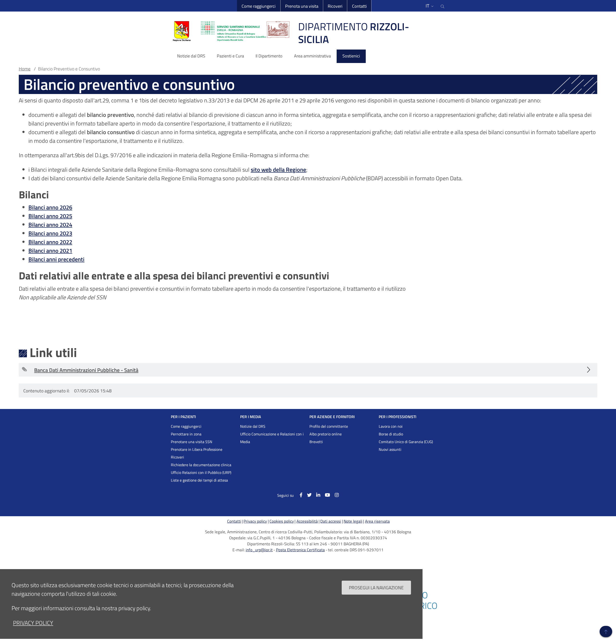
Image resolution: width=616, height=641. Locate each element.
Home (25, 68)
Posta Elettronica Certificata (300, 550)
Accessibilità (307, 521)
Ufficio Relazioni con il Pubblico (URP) (201, 472)
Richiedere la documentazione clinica (201, 465)
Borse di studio (391, 434)
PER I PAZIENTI (183, 417)
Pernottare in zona (186, 434)
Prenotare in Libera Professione (196, 449)
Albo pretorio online (325, 434)
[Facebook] (298, 494)
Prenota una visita (301, 6)
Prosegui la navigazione (376, 587)
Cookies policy (282, 521)
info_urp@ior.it (259, 550)
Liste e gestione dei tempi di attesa (199, 480)
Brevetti (316, 442)
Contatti (359, 6)
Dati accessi (330, 521)
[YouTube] (325, 494)
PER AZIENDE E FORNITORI (332, 417)
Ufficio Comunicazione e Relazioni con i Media (272, 438)
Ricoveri (335, 6)
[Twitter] (307, 494)
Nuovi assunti (390, 449)
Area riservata (377, 521)
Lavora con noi (391, 426)
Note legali (353, 521)
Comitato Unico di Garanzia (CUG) (406, 442)
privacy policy (33, 622)
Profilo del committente (328, 426)
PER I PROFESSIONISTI (397, 417)
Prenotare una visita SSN (191, 442)
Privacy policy (255, 521)
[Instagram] (334, 494)
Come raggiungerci (259, 6)
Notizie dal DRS (252, 426)
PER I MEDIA (250, 417)
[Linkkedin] (316, 494)
